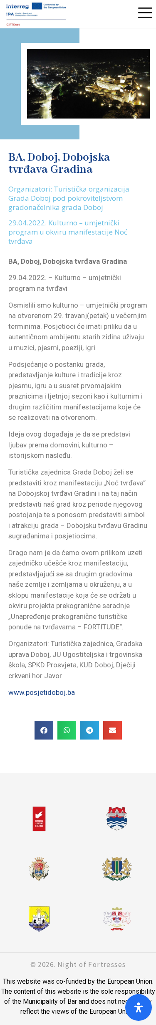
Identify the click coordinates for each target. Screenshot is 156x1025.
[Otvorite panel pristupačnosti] (138, 1007)
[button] (44, 730)
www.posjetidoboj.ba (41, 692)
